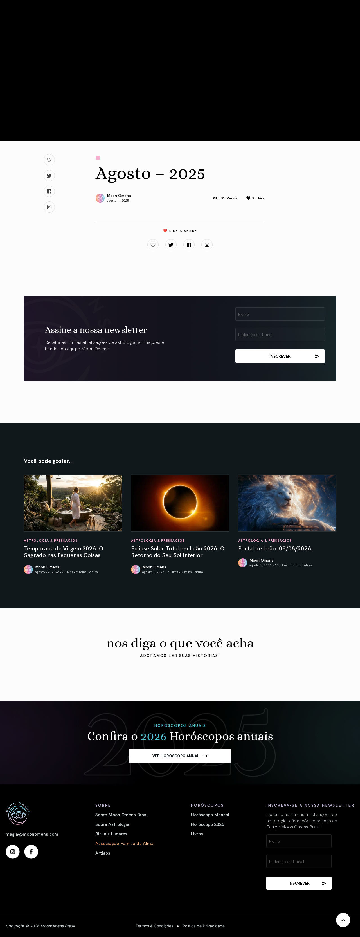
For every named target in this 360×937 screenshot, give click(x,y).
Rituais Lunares (111, 833)
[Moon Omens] (32, 813)
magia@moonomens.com (32, 834)
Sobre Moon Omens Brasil (121, 814)
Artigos (102, 852)
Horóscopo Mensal (210, 814)
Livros (197, 833)
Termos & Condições (154, 925)
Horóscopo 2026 (207, 824)
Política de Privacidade (204, 925)
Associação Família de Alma (124, 843)
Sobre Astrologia (112, 824)
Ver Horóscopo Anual (175, 755)
